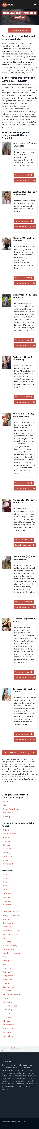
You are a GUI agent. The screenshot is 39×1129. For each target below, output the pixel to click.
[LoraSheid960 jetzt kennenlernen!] (6, 197)
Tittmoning (7, 1009)
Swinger (6, 845)
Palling (6, 960)
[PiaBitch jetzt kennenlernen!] (6, 362)
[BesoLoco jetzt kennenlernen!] (6, 694)
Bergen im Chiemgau (12, 915)
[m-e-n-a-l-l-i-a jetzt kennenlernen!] (6, 419)
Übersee (6, 1021)
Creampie (7, 860)
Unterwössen (8, 1024)
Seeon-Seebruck (10, 987)
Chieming (7, 919)
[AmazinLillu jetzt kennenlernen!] (6, 505)
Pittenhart (7, 968)
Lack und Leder (9, 834)
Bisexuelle (7, 849)
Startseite (6, 1048)
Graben (6, 886)
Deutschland (16, 1048)
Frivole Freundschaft (11, 809)
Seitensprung (8, 816)
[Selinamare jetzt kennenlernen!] (6, 300)
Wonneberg (8, 1036)
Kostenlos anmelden (19, 30)
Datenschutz (7, 1125)
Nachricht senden (23, 175)
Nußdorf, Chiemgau (11, 953)
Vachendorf (8, 1028)
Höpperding (8, 893)
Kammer (6, 897)
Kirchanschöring (10, 945)
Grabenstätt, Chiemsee (13, 930)
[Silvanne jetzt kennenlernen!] (6, 243)
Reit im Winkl (8, 972)
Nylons (6, 830)
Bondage (7, 852)
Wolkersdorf (8, 904)
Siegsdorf (7, 991)
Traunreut (7, 1013)
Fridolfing (7, 927)
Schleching (8, 979)
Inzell (5, 938)
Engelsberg (8, 923)
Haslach (6, 889)
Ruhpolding (8, 976)
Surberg (6, 998)
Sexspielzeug (8, 856)
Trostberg (7, 1017)
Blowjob (6, 837)
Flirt (4, 805)
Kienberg (7, 942)
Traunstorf (7, 901)
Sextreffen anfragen (24, 180)
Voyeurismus (8, 841)
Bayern (25, 1048)
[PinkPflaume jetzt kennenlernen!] (6, 562)
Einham (6, 878)
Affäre (5, 801)
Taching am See (10, 1006)
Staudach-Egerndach (12, 994)
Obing (5, 957)
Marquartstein (9, 949)
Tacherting (7, 1002)
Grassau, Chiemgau (11, 934)
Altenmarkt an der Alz (12, 911)
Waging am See (10, 1032)
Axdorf (6, 874)
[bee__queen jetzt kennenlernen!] (6, 148)
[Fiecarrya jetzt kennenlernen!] (6, 624)
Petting (6, 964)
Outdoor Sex (8, 813)
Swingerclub (8, 864)
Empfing (6, 882)
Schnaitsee (8, 983)
